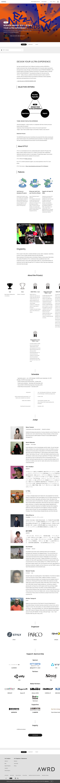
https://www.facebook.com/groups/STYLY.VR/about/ (36, 166)
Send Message (35, 735)
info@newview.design (21, 729)
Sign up (54, 1)
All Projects (6, 775)
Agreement (30, 44)
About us (6, 761)
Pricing (15, 765)
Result (37, 44)
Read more (47, 781)
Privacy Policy (25, 775)
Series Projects (7, 770)
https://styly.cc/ (28, 158)
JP (6, 778)
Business (15, 761)
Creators (6, 768)
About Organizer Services (35, 1)
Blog (5, 763)
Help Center (12, 775)
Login (51, 1)
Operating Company (45, 775)
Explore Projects (7, 765)
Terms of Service (18, 775)
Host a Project (44, 1)
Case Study (16, 763)
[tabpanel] (30, 23)
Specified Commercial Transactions (34, 775)
